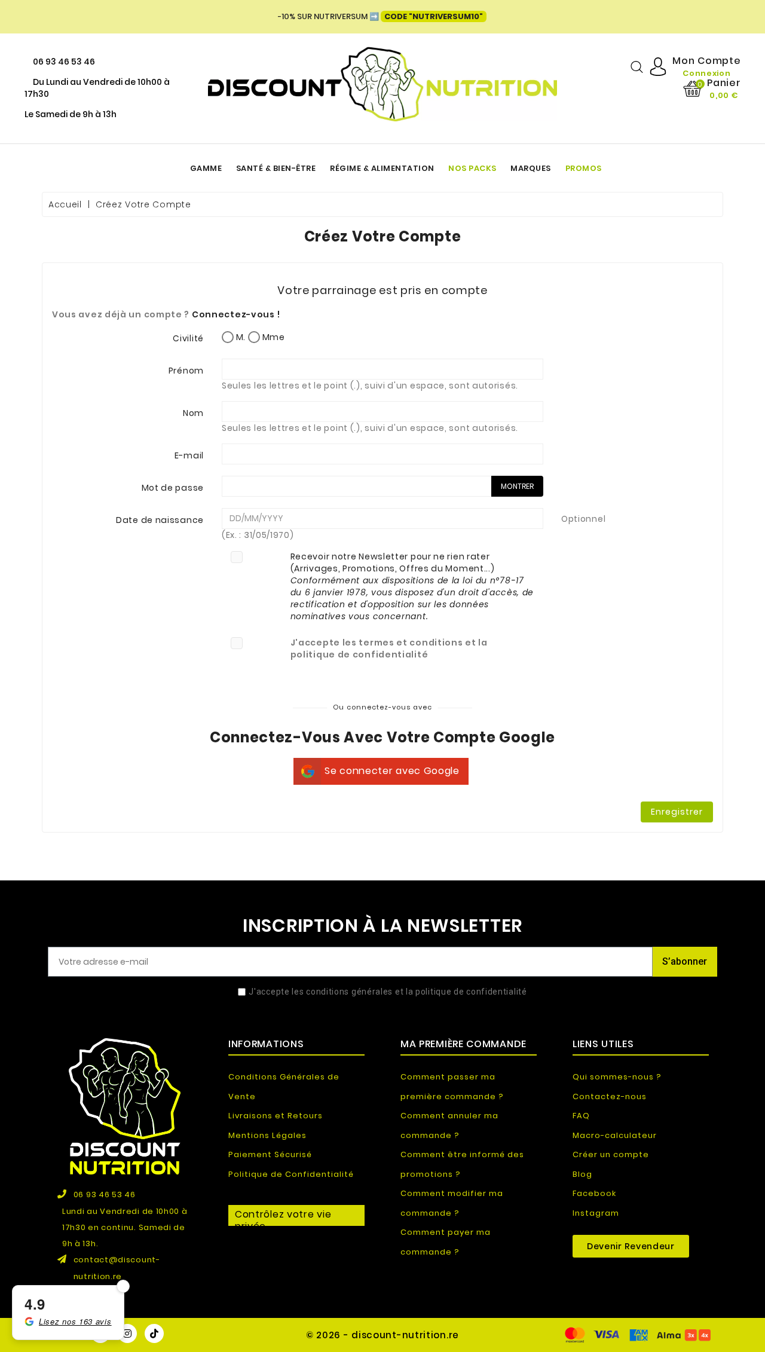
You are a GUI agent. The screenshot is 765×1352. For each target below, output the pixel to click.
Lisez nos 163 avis (75, 1321)
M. (240, 337)
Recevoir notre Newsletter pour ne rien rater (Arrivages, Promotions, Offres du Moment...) (412, 586)
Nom (193, 413)
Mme (272, 337)
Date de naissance (160, 520)
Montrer (517, 486)
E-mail (189, 455)
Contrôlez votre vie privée (283, 1216)
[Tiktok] (154, 1333)
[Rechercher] (637, 66)
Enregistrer (677, 812)
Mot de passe (173, 488)
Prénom (186, 371)
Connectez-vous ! (236, 314)
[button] (631, 1246)
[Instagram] (127, 1333)
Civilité (188, 338)
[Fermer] (123, 1286)
